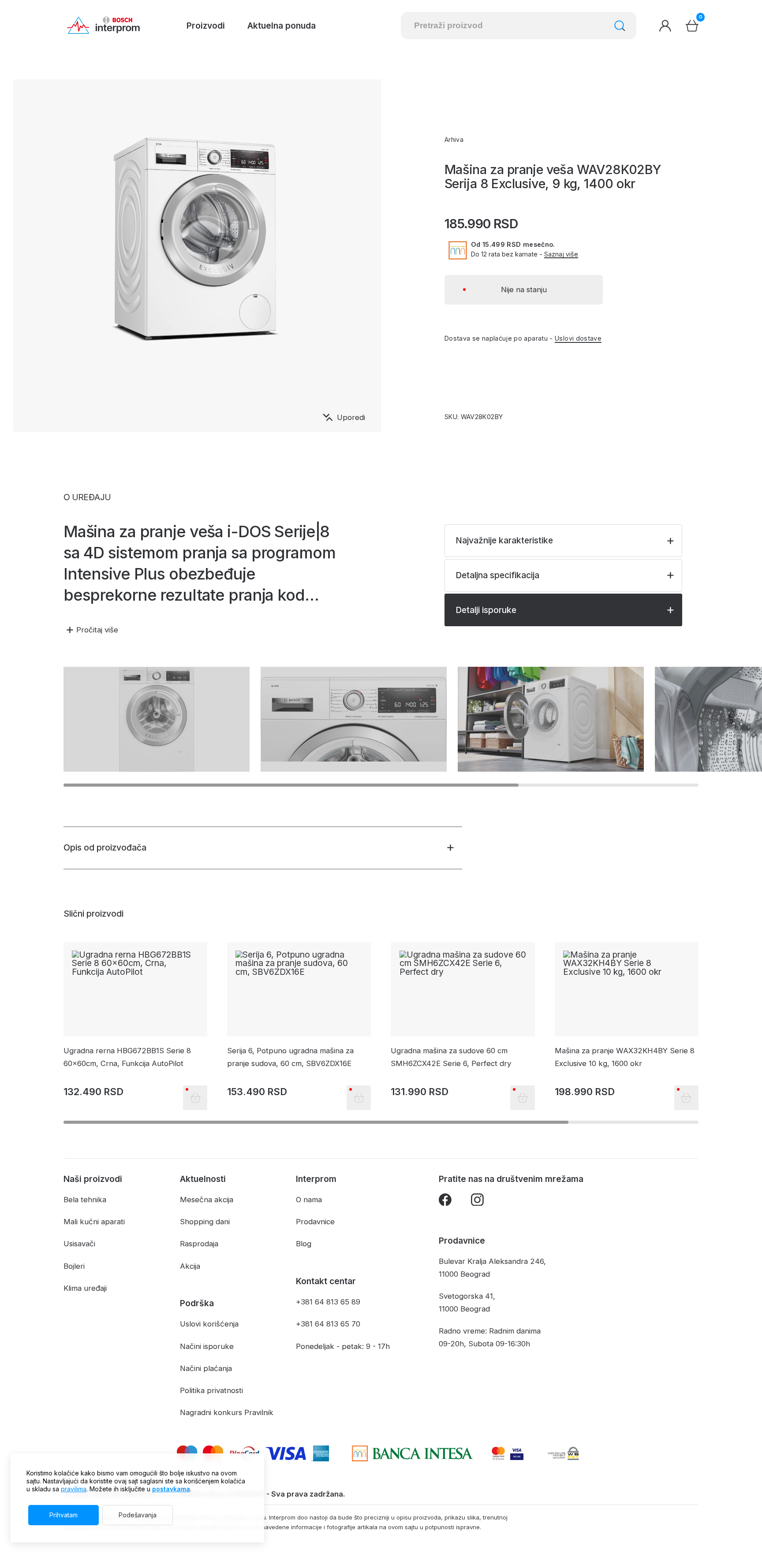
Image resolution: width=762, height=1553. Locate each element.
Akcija (190, 1266)
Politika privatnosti (211, 1390)
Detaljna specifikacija (497, 575)
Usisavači (79, 1243)
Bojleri (74, 1266)
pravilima (73, 1489)
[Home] (103, 25)
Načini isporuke (207, 1346)
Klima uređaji (85, 1288)
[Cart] (692, 25)
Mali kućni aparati (94, 1221)
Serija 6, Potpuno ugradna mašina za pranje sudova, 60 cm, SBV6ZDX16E (290, 1057)
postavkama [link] (171, 1489)
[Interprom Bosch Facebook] (445, 1201)
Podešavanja (138, 1515)
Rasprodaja (199, 1243)
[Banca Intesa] (412, 1453)
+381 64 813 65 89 (328, 1301)
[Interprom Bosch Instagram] (477, 1201)
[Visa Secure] (516, 1453)
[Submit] (619, 25)
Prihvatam (63, 1515)
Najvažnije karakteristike (504, 540)
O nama (309, 1199)
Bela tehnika (85, 1199)
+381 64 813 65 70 (328, 1323)
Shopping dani (205, 1221)
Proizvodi (206, 25)
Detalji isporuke (486, 610)
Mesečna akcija (206, 1199)
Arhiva (453, 139)
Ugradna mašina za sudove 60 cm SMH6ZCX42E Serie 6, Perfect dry (451, 1057)
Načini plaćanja (206, 1368)
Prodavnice (315, 1221)
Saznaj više (561, 254)
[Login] (665, 25)
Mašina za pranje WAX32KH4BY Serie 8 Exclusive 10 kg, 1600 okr (625, 1057)
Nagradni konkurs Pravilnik (226, 1412)
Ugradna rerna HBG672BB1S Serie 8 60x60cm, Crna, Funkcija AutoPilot (127, 1057)
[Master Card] (498, 1453)
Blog (303, 1243)
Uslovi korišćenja (209, 1323)
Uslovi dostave (578, 338)
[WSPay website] (563, 1453)
